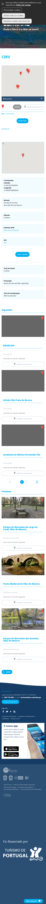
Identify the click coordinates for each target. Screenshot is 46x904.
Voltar (8, 672)
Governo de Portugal (10, 787)
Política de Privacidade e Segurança (24, 785)
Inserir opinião (22, 254)
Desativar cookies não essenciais (17, 21)
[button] (23, 156)
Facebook (5, 129)
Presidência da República (25, 787)
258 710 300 (9, 697)
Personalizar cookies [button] (12, 10)
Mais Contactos (10, 701)
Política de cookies (23, 5)
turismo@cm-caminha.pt (31, 697)
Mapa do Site (15, 719)
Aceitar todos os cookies (13, 15)
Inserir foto (22, 121)
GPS (5, 243)
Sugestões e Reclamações (26, 716)
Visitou (17, 107)
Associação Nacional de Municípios (31, 789)
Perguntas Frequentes (9, 716)
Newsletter (5, 719)
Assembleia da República (11, 789)
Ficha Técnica (8, 785)
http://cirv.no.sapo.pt (11, 230)
